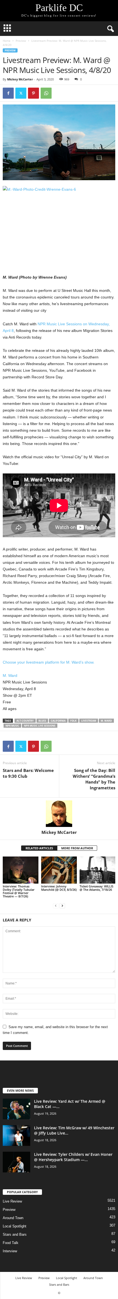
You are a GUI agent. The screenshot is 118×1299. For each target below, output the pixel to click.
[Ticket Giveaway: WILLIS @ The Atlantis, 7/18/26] (97, 870)
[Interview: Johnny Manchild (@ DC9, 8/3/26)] (59, 870)
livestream (88, 720)
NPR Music (12, 725)
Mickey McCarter (20, 79)
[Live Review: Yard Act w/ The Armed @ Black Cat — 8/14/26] (16, 1109)
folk (73, 720)
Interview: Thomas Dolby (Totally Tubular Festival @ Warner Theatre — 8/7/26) (19, 891)
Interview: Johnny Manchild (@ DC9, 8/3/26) (59, 888)
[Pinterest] (33, 93)
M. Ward (10, 675)
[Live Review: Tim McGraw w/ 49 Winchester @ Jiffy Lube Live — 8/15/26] (16, 1135)
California (58, 720)
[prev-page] (55, 905)
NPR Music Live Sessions (39, 725)
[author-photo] (59, 813)
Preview (21, 41)
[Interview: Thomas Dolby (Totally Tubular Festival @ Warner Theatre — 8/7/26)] (20, 870)
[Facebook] (8, 93)
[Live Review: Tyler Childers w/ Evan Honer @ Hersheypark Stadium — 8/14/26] (16, 1162)
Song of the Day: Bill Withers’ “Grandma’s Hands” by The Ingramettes (94, 779)
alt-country (25, 720)
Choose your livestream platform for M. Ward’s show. (48, 662)
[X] (20, 93)
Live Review (12, 1201)
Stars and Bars (15, 1234)
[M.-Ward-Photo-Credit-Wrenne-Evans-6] (59, 224)
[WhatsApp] (46, 93)
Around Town (13, 1218)
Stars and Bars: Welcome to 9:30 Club (28, 773)
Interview (10, 1251)
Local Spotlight (14, 1226)
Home (6, 41)
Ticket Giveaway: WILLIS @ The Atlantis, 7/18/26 (96, 888)
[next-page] (62, 905)
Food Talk (10, 1243)
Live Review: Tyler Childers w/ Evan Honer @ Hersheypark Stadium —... (73, 1157)
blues (42, 720)
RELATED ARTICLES (39, 848)
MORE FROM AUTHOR (77, 848)
